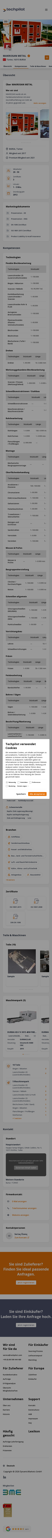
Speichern (21, 794)
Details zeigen (22, 786)
